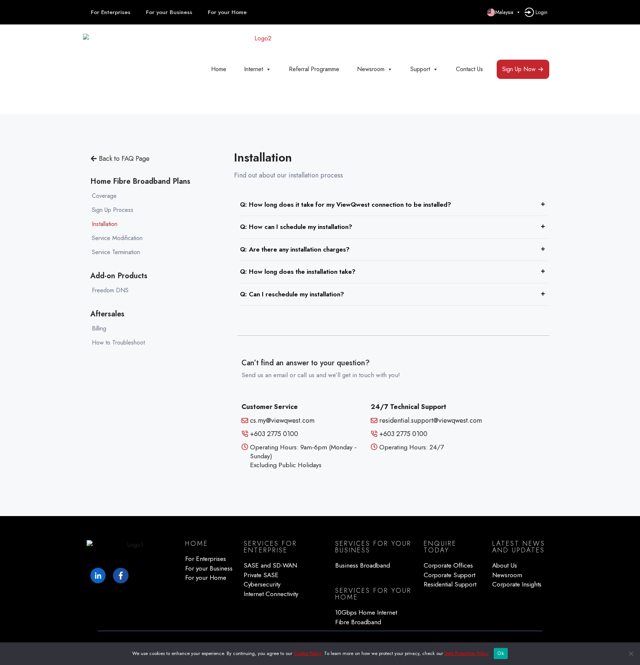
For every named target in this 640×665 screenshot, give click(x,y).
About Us (504, 565)
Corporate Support (449, 575)
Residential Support (450, 584)
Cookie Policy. (308, 653)
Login (540, 12)
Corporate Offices (448, 565)
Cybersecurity (262, 584)
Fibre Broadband (358, 622)
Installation (104, 224)
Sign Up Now (519, 69)
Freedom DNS (110, 290)
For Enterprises (110, 12)
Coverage (104, 196)
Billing (99, 328)
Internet (253, 69)
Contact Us (469, 69)
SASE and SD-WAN (270, 565)
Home (218, 69)
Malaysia (504, 12)
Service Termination (116, 252)
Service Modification (117, 238)
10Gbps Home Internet (366, 612)
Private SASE (261, 575)
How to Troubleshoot (118, 342)
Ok (500, 653)
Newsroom (370, 69)
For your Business (169, 12)
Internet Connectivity (271, 593)
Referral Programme (314, 69)
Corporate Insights (516, 584)
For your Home (227, 12)
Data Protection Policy (466, 653)
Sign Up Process (112, 210)
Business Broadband (362, 565)
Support (420, 69)
